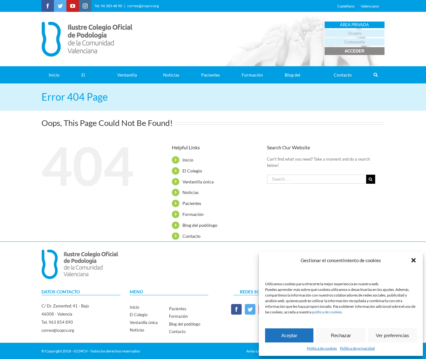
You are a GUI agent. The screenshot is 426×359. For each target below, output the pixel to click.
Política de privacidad (357, 348)
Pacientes (191, 203)
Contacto (191, 236)
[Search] (375, 74)
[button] (413, 260)
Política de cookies (322, 348)
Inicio (187, 159)
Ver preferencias (392, 335)
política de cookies (327, 312)
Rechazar (341, 335)
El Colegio (192, 170)
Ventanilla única (198, 181)
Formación (193, 214)
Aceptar (289, 335)
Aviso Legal (255, 351)
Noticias (190, 192)
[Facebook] (236, 309)
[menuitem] (57, 74)
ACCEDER (354, 51)
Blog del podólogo (199, 225)
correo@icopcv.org (143, 5)
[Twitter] (250, 309)
